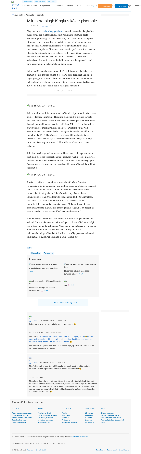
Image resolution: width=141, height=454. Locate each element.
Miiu (29, 247)
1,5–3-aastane (88, 415)
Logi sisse (122, 6)
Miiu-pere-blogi (35, 253)
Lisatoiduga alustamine (45, 420)
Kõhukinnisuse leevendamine (22, 418)
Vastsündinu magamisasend (47, 415)
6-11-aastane (88, 420)
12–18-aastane (89, 422)
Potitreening (66, 420)
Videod (137, 6)
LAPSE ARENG (90, 409)
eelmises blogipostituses (52, 31)
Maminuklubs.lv (100, 450)
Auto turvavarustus (44, 422)
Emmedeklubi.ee (124, 450)
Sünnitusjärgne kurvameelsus (111, 418)
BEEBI (40, 409)
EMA (103, 409)
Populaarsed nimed (44, 413)
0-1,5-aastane (88, 413)
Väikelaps (89, 6)
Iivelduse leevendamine (20, 415)
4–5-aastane (88, 418)
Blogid (128, 6)
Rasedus (69, 6)
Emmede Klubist (41, 450)
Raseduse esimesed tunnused (22, 413)
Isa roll (103, 422)
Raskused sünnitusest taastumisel (112, 420)
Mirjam (36, 320)
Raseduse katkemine (19, 422)
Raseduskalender (29, 6)
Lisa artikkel (106, 6)
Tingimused (30, 450)
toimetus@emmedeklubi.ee (79, 437)
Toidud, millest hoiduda (19, 420)
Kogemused (45, 6)
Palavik (64, 413)
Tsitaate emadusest (107, 413)
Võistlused (58, 6)
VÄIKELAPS (66, 409)
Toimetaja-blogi (48, 253)
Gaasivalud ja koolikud (45, 418)
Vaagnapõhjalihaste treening (110, 415)
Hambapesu (66, 418)
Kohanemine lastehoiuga (70, 422)
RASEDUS (16, 409)
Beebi (79, 6)
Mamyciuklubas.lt (112, 450)
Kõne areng (66, 415)
